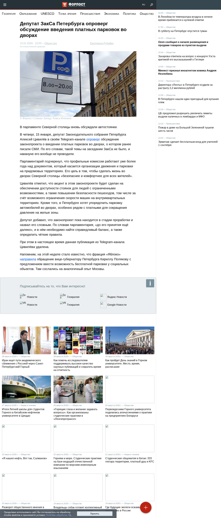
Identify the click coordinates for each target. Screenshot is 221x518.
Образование (28, 13)
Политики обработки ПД (58, 515)
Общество (147, 13)
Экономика (111, 13)
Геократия (9, 13)
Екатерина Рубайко (102, 43)
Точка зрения (67, 13)
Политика (129, 13)
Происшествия (90, 13)
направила (28, 259)
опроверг (93, 139)
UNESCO (47, 13)
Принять (94, 513)
